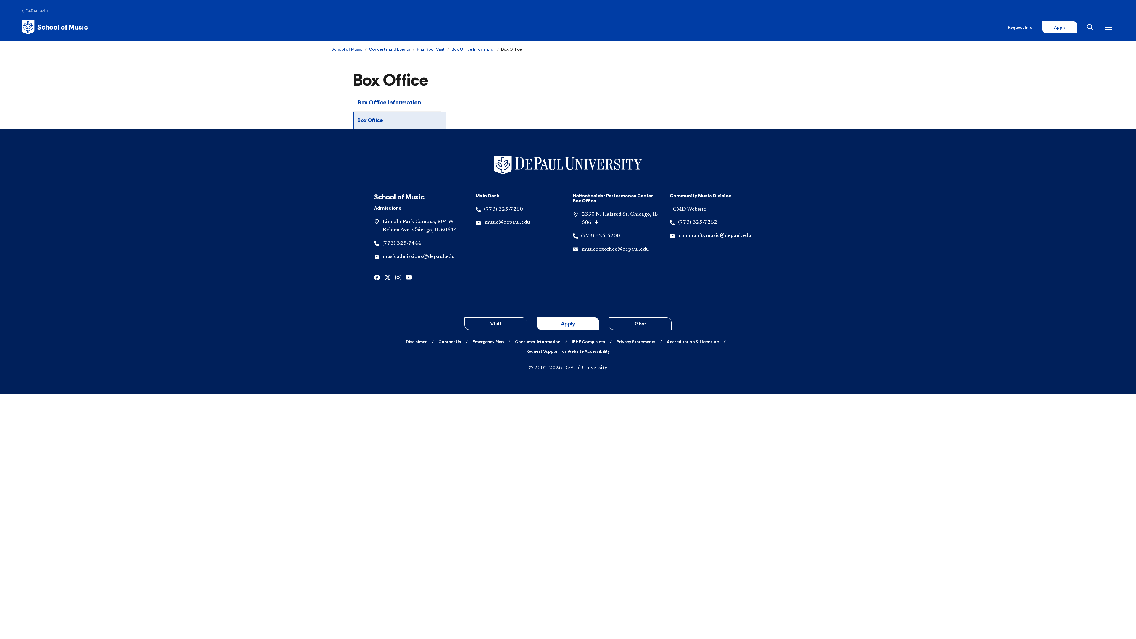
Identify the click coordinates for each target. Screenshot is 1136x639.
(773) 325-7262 (697, 222)
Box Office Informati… (472, 49)
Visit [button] (496, 323)
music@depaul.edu (507, 222)
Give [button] (640, 323)
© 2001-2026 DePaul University (568, 368)
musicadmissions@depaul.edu (418, 256)
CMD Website (689, 209)
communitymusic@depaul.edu (715, 235)
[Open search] (1091, 27)
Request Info (1020, 27)
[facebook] (377, 277)
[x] (387, 277)
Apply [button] (568, 323)
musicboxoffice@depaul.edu (615, 249)
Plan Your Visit (431, 49)
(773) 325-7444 (401, 243)
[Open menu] (1110, 27)
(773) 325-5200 (600, 236)
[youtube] (409, 277)
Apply (1059, 27)
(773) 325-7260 (503, 209)
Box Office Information (389, 102)
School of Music (346, 49)
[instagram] (398, 277)
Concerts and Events (389, 49)
